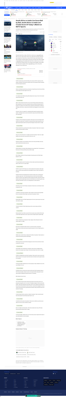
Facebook (24, 361)
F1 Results (41, 360)
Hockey (54, 380)
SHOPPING (31, 0)
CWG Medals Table (13, 373)
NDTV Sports (17, 361)
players (32, 9)
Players (15, 385)
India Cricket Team (31, 352)
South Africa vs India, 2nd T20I (21, 356)
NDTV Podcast (24, 7)
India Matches (7, 13)
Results (39, 9)
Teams (6, 385)
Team (50, 39)
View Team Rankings (55, 52)
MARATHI (42, 0)
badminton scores (36, 360)
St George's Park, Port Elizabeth (21, 354)
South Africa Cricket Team (22, 352)
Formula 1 (29, 7)
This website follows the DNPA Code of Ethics (38, 393)
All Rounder (59, 39)
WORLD (7, 0)
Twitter (32, 361)
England (54, 50)
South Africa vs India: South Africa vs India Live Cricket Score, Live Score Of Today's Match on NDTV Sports (21, 324)
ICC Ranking (15, 387)
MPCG (40, 0)
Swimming (46, 384)
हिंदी (11, 0)
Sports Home (5, 18)
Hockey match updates (30, 360)
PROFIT (10, 0)
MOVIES (13, 0)
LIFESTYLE (21, 0)
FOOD (18, 0)
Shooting (56, 382)
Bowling (56, 39)
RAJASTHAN (37, 0)
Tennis (33, 7)
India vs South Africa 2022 (11, 18)
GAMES (29, 0)
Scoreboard (13, 9)
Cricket (16, 7)
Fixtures (26, 9)
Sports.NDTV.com (40, 55)
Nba (48, 382)
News (16, 9)
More (42, 9)
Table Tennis (51, 384)
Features (15, 384)
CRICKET (16, 0)
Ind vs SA (6, 9)
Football (20, 7)
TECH (26, 0)
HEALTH (24, 0)
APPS (34, 0)
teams (29, 9)
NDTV (5, 0)
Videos (23, 9)
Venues (35, 9)
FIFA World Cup (7, 373)
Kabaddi (51, 382)
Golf (35, 7)
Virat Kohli (18, 373)
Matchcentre (26, 387)
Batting (53, 39)
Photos (19, 9)
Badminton (39, 7)
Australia (54, 43)
